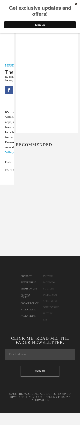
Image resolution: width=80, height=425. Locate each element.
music (10, 65)
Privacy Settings (21, 397)
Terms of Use (29, 288)
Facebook (49, 282)
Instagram (50, 295)
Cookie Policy (30, 303)
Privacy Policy (26, 296)
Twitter (48, 276)
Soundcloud (51, 307)
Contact (26, 276)
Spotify (48, 313)
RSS (45, 319)
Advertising (28, 282)
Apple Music (50, 301)
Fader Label (28, 309)
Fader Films (28, 315)
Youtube (48, 288)
